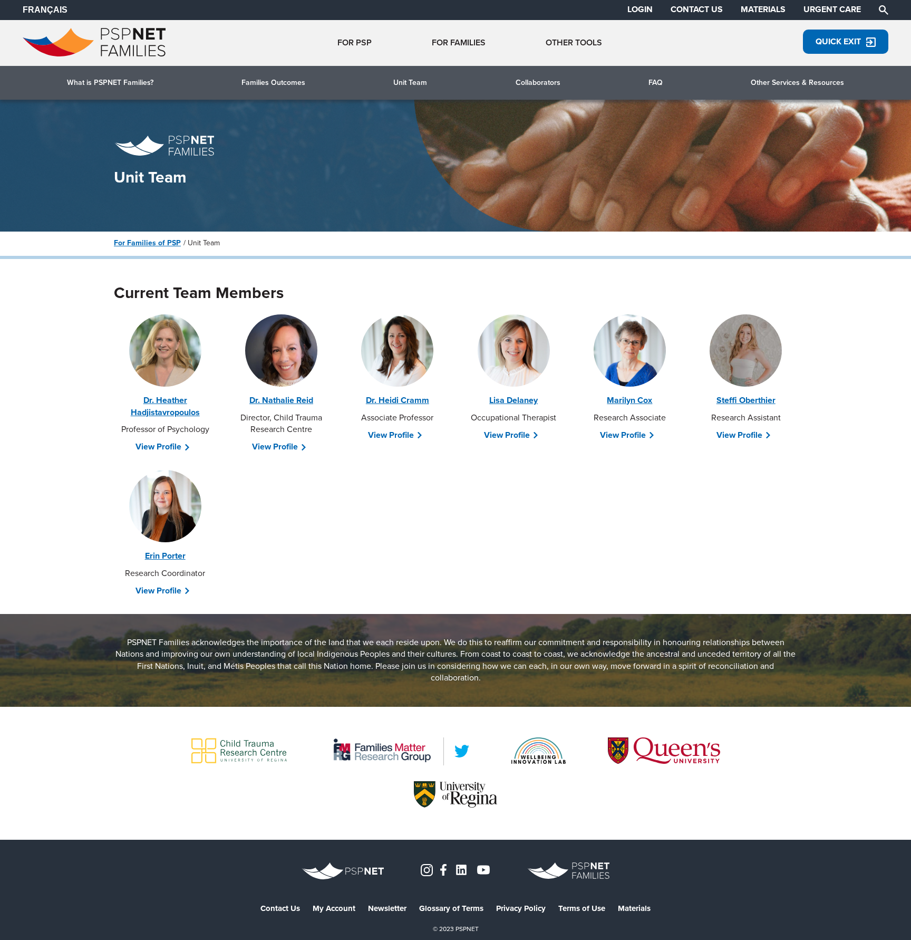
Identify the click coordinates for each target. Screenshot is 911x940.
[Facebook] (443, 869)
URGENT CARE (832, 9)
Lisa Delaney (513, 400)
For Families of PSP (147, 242)
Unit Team (410, 83)
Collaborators (538, 83)
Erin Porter (165, 556)
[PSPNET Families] (94, 53)
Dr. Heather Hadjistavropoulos (165, 406)
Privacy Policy (521, 909)
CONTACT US (697, 9)
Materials (634, 909)
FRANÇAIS (45, 9)
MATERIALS (763, 9)
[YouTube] (483, 869)
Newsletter (387, 909)
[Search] (883, 9)
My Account (334, 909)
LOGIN (640, 9)
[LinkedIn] (461, 751)
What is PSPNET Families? (110, 83)
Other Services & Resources (797, 83)
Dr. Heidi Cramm (397, 400)
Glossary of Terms (451, 909)
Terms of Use (581, 909)
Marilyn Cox (629, 400)
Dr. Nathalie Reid (281, 400)
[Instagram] (427, 869)
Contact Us (280, 909)
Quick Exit (838, 41)
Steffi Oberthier (746, 400)
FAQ (655, 83)
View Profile (158, 447)
